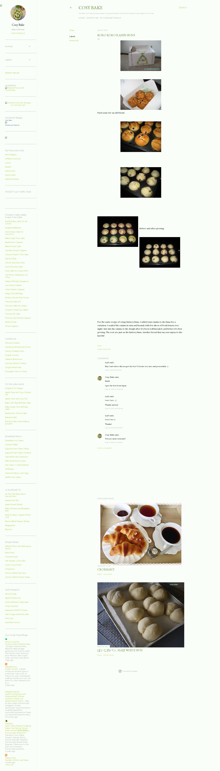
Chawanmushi (11, 557)
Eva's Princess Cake (14, 267)
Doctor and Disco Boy (15, 263)
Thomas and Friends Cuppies (18, 318)
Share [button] (71, 30)
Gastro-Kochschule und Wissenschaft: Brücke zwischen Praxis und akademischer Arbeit (15, 697)
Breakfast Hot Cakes (14, 440)
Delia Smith (10, 171)
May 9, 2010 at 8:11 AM (113, 370)
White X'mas (10, 322)
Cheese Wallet (11, 444)
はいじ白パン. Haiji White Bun (120, 650)
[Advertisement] (140, 473)
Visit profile (18, 33)
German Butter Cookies (15, 363)
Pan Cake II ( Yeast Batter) (17, 465)
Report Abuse (12, 73)
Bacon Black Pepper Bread (17, 521)
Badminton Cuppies (14, 242)
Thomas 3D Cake (12, 314)
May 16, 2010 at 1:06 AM (113, 442)
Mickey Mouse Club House (17, 297)
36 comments (109, 655)
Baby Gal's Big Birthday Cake (18, 403)
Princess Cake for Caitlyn (16, 306)
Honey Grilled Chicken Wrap (17, 577)
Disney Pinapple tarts (14, 351)
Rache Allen (10, 175)
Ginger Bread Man (13, 367)
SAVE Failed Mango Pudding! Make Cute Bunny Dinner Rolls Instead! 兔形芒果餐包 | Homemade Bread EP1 (18, 729)
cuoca (7, 163)
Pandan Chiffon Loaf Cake (16, 760)
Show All (9, 765)
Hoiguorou (10, 569)
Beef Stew (10, 552)
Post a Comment (104, 448)
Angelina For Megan (14, 388)
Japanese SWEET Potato (16, 610)
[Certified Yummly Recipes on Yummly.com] (18, 105)
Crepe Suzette (11, 606)
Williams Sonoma (12, 159)
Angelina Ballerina (13, 228)
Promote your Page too (12, 125)
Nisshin (8, 167)
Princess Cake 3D (13, 302)
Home (82, 18)
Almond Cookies (12, 343)
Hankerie (9, 723)
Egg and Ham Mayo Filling (17, 449)
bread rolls (73, 40)
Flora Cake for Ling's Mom (16, 271)
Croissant (106, 569)
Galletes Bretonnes (13, 359)
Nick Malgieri (11, 155)
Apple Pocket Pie (13, 598)
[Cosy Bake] (6, 123)
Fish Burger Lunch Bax (15, 561)
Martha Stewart (12, 179)
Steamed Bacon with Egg (16, 473)
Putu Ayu (9, 618)
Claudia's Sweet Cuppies (16, 250)
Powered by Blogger (130, 671)
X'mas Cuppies (11, 326)
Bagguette (10, 525)
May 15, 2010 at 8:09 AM (114, 408)
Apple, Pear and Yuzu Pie (16, 399)
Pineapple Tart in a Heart (16, 371)
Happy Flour (10, 758)
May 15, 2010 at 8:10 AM (113, 428)
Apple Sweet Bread (13, 504)
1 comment (108, 574)
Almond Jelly (10, 594)
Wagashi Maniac (12, 692)
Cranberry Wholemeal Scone (18, 347)
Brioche (8, 529)
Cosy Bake (91, 8)
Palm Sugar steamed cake (17, 614)
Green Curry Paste (13, 565)
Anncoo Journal (12, 642)
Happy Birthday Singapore (17, 281)
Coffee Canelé (11, 669)
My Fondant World (110, 18)
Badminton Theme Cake (16, 413)
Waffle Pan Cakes (13, 477)
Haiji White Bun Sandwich (16, 457)
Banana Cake (11, 417)
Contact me (92, 18)
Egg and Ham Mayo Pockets (18, 453)
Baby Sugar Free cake (15, 238)
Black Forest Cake (13, 246)
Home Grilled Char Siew (15, 573)
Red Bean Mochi (12, 622)
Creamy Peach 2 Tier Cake (17, 254)
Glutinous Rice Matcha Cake (17, 644)
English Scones (12, 355)
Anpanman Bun (12, 500)
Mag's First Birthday (14, 293)
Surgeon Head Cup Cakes (16, 310)
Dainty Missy (10, 258)
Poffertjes (9, 469)
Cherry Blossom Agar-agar (17, 602)
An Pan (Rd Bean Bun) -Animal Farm (15, 495)
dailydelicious (11, 667)
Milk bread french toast (15, 461)
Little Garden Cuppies (14, 289)
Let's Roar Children (13, 285)
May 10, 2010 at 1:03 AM (114, 389)
